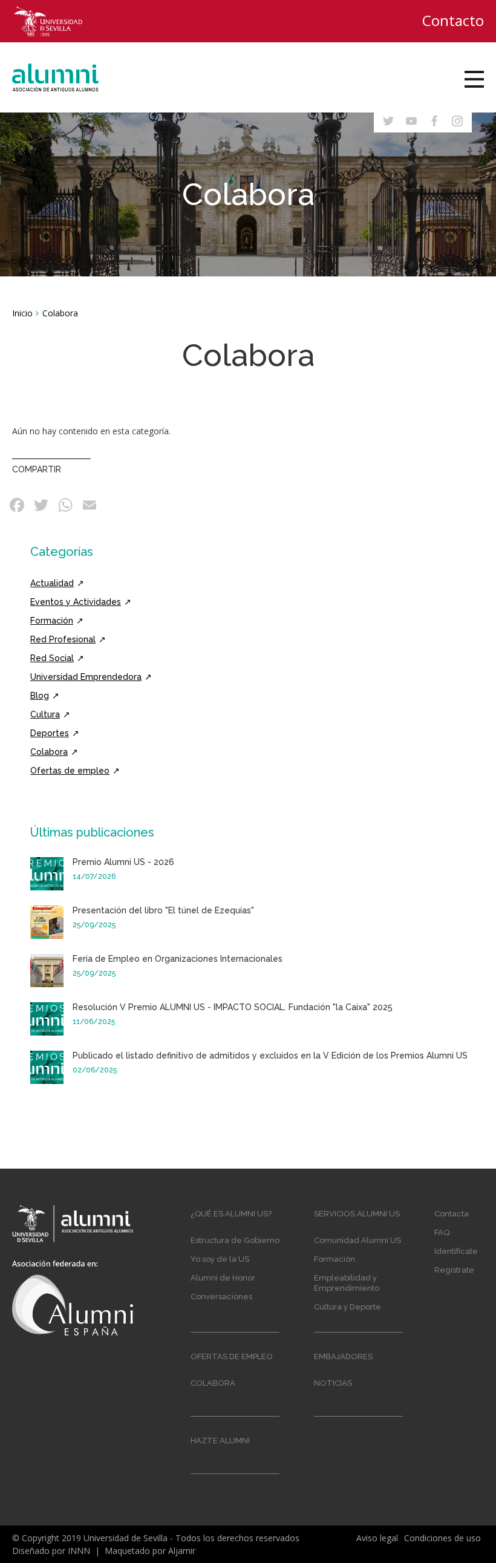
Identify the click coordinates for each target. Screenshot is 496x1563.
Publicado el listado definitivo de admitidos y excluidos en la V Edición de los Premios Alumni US (270, 1055)
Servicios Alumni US (357, 1213)
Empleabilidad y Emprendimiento (346, 1283)
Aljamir (181, 1550)
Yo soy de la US (220, 1259)
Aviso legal (377, 1538)
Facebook (18, 505)
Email (91, 505)
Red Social (52, 658)
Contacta (451, 1213)
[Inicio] (67, 77)
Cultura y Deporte (347, 1306)
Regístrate (454, 1269)
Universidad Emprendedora (86, 677)
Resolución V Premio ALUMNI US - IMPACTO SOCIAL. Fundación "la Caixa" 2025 (233, 1007)
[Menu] (474, 79)
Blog (39, 695)
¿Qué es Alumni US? (231, 1213)
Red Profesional (63, 639)
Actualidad (52, 583)
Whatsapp (66, 505)
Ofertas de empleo (69, 770)
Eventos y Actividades (75, 602)
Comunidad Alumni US (357, 1240)
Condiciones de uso (442, 1538)
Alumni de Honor (223, 1277)
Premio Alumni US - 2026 (123, 862)
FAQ (441, 1232)
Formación (51, 620)
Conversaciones (221, 1296)
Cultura (45, 714)
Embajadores (343, 1356)
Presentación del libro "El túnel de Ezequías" (163, 910)
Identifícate (456, 1251)
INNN (79, 1550)
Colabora (49, 752)
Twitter (42, 505)
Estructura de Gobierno (235, 1240)
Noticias (333, 1383)
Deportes (49, 733)
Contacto (453, 20)
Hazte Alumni (220, 1440)
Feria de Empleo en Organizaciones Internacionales (177, 959)
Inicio (22, 313)
